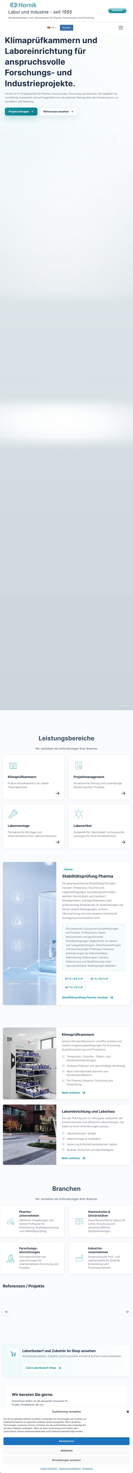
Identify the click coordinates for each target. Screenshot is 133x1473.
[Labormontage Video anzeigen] (125, 706)
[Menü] (121, 27)
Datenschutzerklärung (70, 1468)
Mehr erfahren (74, 1093)
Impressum (87, 1468)
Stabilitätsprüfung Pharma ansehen (88, 997)
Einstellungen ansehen (66, 1460)
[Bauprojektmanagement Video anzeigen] (122, 706)
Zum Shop (117, 11)
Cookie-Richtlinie (48, 1468)
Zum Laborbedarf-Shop (43, 1368)
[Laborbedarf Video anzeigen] (128, 706)
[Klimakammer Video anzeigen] (119, 706)
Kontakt (67, 27)
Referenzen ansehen (56, 111)
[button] (128, 1411)
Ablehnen (67, 1450)
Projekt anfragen (19, 111)
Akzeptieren (66, 1441)
